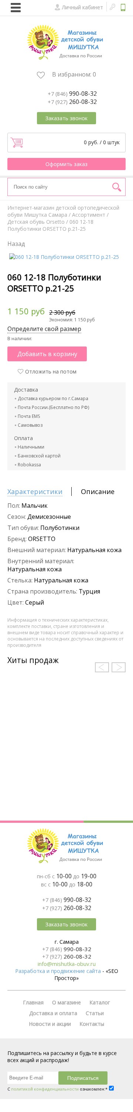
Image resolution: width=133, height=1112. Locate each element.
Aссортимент (88, 214)
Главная (33, 1002)
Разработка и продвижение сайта (58, 970)
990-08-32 (72, 93)
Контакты (91, 1023)
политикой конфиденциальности (45, 1089)
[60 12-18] (64, 256)
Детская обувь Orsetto (36, 221)
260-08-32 (72, 102)
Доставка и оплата (53, 1013)
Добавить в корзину (47, 354)
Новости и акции (50, 1023)
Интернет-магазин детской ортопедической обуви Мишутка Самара (63, 211)
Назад (16, 244)
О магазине (66, 1002)
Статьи (95, 1013)
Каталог (99, 1002)
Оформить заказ (66, 164)
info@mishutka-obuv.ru (67, 963)
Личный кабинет (82, 7)
